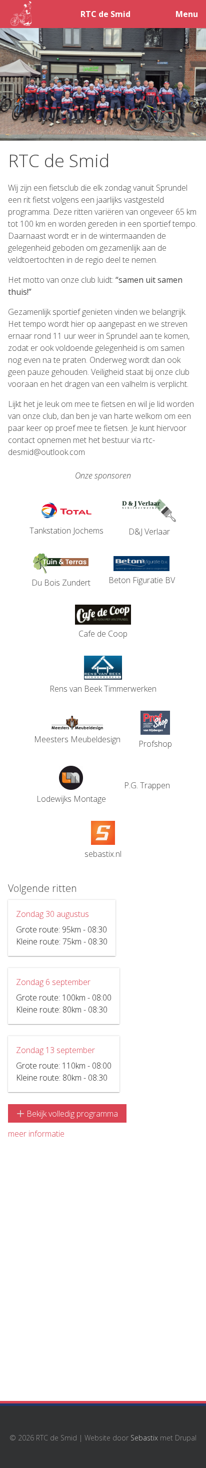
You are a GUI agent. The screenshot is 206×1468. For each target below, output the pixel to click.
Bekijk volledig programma (71, 1113)
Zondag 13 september (55, 1050)
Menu (187, 14)
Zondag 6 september (53, 982)
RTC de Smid (105, 14)
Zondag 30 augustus (52, 913)
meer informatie (36, 1133)
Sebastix (144, 1437)
